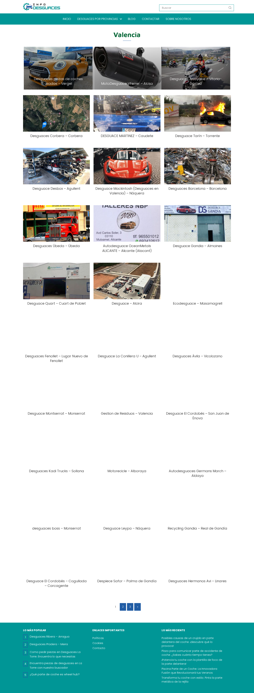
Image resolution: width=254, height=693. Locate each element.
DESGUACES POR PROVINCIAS (97, 19)
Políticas (98, 638)
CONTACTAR (150, 19)
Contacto (98, 648)
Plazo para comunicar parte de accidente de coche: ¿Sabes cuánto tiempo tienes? (192, 653)
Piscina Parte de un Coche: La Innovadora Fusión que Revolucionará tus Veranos (189, 671)
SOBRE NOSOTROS (178, 19)
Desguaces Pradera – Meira (49, 644)
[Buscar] (230, 8)
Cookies (97, 643)
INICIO (67, 19)
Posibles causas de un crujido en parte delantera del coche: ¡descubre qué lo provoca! (188, 642)
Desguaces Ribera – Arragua (49, 636)
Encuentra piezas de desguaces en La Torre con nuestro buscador (56, 665)
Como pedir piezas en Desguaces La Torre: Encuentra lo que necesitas (55, 654)
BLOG (132, 19)
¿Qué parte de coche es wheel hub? (55, 674)
